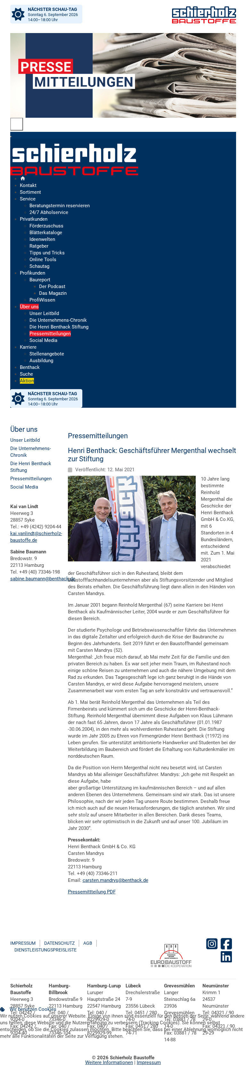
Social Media (24, 487)
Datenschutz (59, 943)
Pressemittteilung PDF (92, 892)
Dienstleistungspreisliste (45, 949)
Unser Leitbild (25, 440)
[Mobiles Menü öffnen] (16, 124)
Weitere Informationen (109, 1062)
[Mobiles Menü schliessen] (11, 136)
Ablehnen (52, 1051)
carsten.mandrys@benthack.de (115, 880)
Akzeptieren (17, 1051)
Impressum (23, 943)
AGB (87, 943)
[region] (123, 75)
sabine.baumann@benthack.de (42, 579)
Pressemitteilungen (31, 479)
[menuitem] (23, 179)
